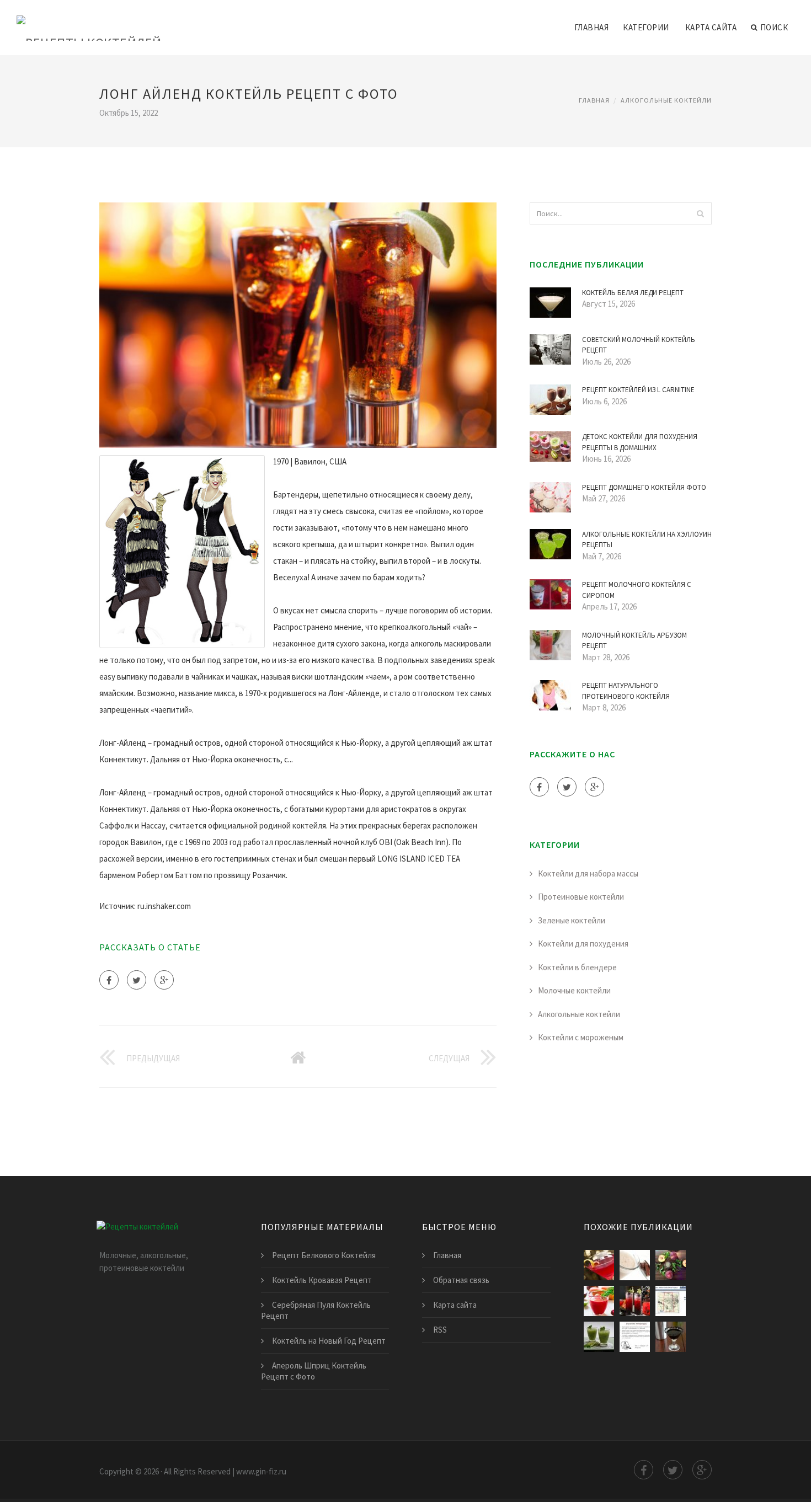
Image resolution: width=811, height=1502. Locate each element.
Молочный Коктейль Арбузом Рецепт (634, 640)
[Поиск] (700, 213)
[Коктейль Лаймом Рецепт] (599, 1301)
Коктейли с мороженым (580, 1037)
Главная (591, 27)
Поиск (774, 27)
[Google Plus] (164, 980)
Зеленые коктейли (571, 920)
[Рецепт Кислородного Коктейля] (635, 1337)
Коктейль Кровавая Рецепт (322, 1280)
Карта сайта (711, 27)
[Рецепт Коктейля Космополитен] (599, 1265)
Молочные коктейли (574, 990)
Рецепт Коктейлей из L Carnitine (638, 389)
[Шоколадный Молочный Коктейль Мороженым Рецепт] (635, 1265)
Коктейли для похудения (583, 943)
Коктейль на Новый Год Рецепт (329, 1340)
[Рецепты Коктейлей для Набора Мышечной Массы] (599, 1337)
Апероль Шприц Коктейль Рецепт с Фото (313, 1371)
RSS (440, 1329)
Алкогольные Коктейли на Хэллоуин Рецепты (647, 540)
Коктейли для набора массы (588, 873)
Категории (646, 27)
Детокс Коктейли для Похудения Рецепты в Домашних (639, 442)
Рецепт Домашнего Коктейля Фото (644, 487)
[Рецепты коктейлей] (89, 20)
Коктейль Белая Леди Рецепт (633, 292)
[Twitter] (136, 980)
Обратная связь (461, 1280)
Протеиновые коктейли (581, 896)
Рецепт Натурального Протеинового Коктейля (626, 691)
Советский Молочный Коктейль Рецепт (638, 345)
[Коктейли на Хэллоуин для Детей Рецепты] (635, 1301)
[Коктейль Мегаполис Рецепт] (670, 1265)
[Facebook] (109, 980)
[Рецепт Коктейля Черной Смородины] (670, 1337)
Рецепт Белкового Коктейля (324, 1255)
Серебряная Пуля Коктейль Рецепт (316, 1310)
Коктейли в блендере (577, 967)
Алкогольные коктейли (666, 100)
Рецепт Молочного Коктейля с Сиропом (636, 590)
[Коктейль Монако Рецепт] (670, 1301)
